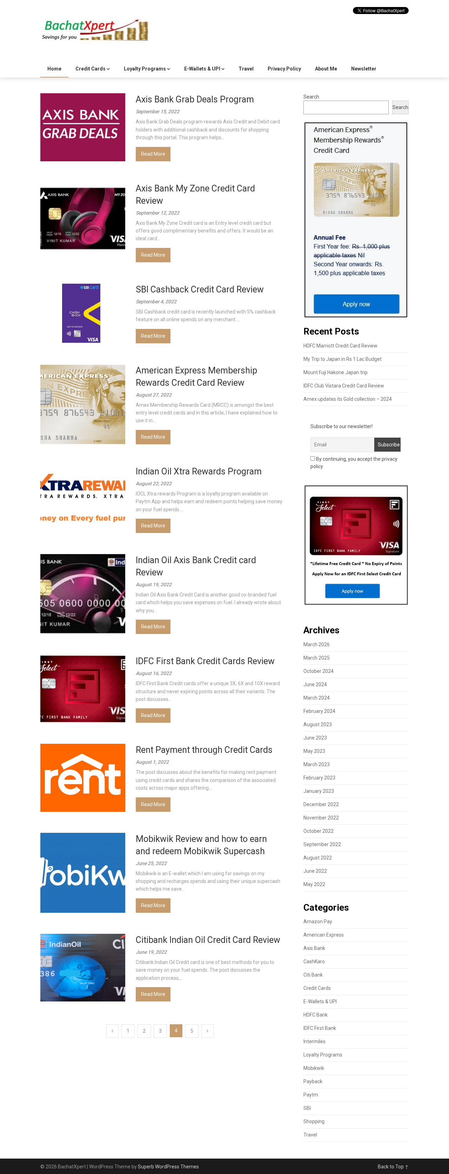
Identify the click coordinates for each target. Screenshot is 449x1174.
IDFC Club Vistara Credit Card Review (343, 386)
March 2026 (316, 644)
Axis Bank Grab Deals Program (195, 99)
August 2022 (317, 858)
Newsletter (363, 69)
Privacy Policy (284, 69)
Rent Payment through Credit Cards (204, 750)
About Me (326, 69)
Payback (312, 1081)
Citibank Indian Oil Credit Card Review (208, 940)
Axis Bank (314, 948)
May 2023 (314, 751)
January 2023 (318, 791)
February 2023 (319, 778)
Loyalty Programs (145, 69)
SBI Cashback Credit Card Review (200, 289)
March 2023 (316, 764)
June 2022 (315, 871)
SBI (307, 1108)
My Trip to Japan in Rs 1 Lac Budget (342, 359)
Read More (153, 154)
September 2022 (322, 844)
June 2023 (315, 738)
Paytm (310, 1095)
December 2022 (321, 804)
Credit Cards (90, 69)
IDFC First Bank (319, 1028)
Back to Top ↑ (393, 1166)
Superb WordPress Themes (168, 1166)
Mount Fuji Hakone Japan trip (335, 372)
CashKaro (314, 961)
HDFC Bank (315, 1015)
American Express (323, 935)
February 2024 (319, 711)
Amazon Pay (317, 921)
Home (54, 69)
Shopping (313, 1121)
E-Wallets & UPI (202, 69)
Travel (246, 69)
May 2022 (314, 884)
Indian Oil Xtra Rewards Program (199, 471)
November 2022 (321, 818)
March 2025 (316, 658)
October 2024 (318, 671)
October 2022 (318, 831)
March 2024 (316, 698)
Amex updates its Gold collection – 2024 (347, 399)
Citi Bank (313, 975)
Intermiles (314, 1041)
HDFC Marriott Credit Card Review (340, 346)
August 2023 (317, 724)
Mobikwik (313, 1068)
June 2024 (315, 684)
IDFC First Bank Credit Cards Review (205, 661)
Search (311, 97)
